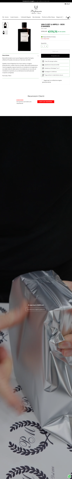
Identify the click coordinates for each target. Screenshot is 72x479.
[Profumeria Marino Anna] (36, 9)
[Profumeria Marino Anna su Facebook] (65, 4)
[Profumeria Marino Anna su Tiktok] (69, 4)
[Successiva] (55, 1)
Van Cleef (44, 28)
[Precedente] (16, 1)
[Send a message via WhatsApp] (69, 476)
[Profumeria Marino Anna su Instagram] (67, 4)
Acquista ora (55, 56)
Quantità (43, 43)
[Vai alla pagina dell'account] (65, 17)
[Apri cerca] (3, 17)
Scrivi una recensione (45, 101)
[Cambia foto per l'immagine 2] (5, 31)
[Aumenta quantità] (42, 46)
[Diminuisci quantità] (46, 46)
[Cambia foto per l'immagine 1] (5, 25)
